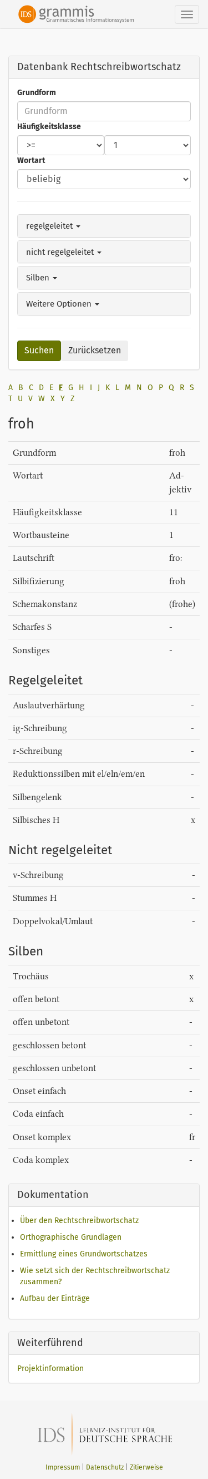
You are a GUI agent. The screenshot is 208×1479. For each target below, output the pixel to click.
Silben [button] (39, 278)
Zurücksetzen (94, 350)
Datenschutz (105, 1467)
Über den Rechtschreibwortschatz (79, 1220)
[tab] (104, 226)
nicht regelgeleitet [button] (61, 252)
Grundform (36, 92)
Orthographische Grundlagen (70, 1237)
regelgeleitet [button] (50, 226)
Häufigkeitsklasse (49, 126)
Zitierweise (146, 1467)
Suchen (39, 350)
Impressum (62, 1467)
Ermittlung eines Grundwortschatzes (84, 1254)
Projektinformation (50, 1368)
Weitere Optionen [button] (60, 304)
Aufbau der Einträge (55, 1298)
